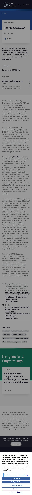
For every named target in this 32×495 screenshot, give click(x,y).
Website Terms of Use (10, 475)
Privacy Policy (23, 475)
